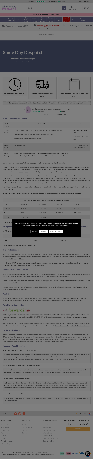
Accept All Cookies (56, 231)
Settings (34, 231)
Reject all (43, 231)
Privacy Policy (65, 225)
